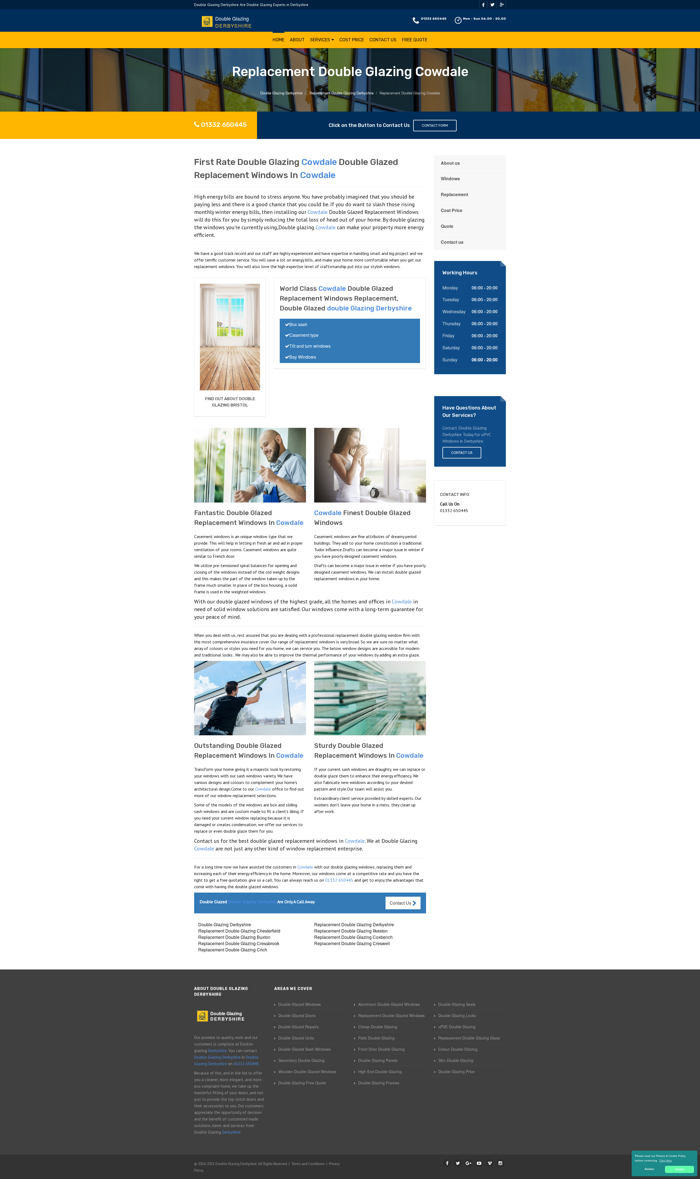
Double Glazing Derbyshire (224, 924)
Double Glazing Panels (378, 1060)
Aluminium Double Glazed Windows (389, 1004)
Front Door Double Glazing (381, 1049)
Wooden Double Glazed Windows (307, 1071)
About (297, 39)
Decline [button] (649, 1169)
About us (450, 163)
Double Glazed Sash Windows (304, 1049)
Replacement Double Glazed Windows (391, 1015)
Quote (447, 226)
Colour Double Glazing (457, 1049)
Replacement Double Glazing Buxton (234, 937)
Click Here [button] (665, 1160)
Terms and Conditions (308, 1163)
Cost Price (351, 39)
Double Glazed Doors (297, 1015)
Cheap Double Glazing (377, 1026)
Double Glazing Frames (378, 1082)
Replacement (454, 194)
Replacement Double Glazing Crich (232, 949)
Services (320, 39)
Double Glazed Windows (299, 1004)
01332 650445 (434, 19)
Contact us (452, 242)
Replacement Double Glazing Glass (469, 1038)
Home (278, 39)
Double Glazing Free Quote (302, 1082)
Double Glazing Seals (457, 1004)
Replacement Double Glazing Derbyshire (354, 924)
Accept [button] (679, 1169)
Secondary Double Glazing (301, 1060)
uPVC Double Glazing (457, 1026)
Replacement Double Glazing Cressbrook (238, 943)
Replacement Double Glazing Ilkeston (351, 931)
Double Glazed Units (296, 1038)
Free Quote (414, 39)
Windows (450, 178)
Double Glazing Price (456, 1071)
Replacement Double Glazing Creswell (352, 943)
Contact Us (382, 39)
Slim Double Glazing (455, 1060)
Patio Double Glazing (376, 1038)
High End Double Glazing (380, 1071)
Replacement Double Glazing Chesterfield (239, 931)
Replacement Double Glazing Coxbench (353, 937)
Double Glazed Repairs (298, 1026)
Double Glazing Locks (457, 1015)
